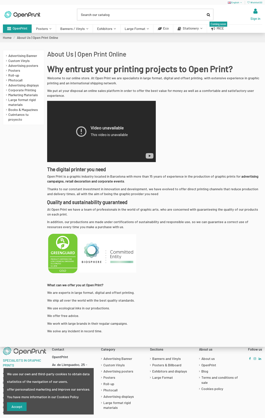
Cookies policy (212, 389)
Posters (14, 70)
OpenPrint (208, 365)
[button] (17, 28)
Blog (204, 371)
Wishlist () (256, 2)
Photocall (15, 80)
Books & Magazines (23, 109)
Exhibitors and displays (169, 371)
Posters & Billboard (166, 365)
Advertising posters (23, 65)
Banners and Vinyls (166, 358)
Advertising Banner (22, 55)
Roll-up (13, 75)
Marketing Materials (23, 95)
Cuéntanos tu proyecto (18, 116)
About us (208, 358)
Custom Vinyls (19, 60)
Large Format (162, 377)
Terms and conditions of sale (219, 379)
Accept (16, 406)
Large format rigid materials (22, 102)
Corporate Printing (22, 90)
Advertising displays (23, 85)
